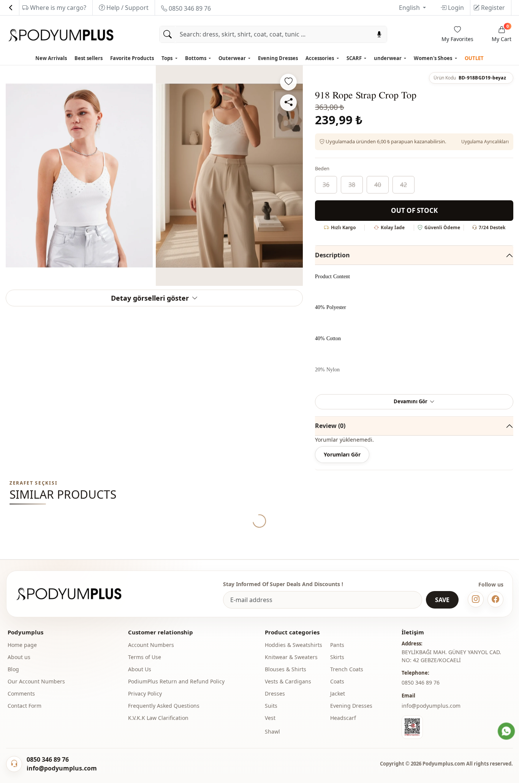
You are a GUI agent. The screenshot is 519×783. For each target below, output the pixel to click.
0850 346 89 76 (189, 8)
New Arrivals (51, 58)
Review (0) (330, 426)
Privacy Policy (145, 693)
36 (326, 185)
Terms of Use (144, 657)
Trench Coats (346, 669)
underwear (388, 58)
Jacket (337, 693)
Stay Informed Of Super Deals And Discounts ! (283, 584)
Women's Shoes (433, 58)
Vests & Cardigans (288, 681)
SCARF (355, 58)
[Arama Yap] (168, 34)
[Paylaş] (288, 102)
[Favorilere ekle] (288, 82)
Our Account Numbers (36, 681)
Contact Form (24, 705)
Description (332, 255)
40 (377, 185)
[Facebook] (495, 599)
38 (351, 185)
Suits (271, 705)
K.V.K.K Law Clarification (158, 717)
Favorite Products (132, 58)
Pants (337, 644)
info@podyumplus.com (431, 705)
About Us (139, 669)
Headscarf (343, 717)
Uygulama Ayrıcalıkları (485, 141)
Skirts (337, 657)
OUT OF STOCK (414, 210)
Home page (22, 644)
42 (403, 185)
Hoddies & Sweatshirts (293, 644)
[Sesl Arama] (379, 34)
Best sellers (88, 58)
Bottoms (196, 58)
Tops (167, 58)
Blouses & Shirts (285, 669)
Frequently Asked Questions (163, 705)
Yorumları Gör (342, 454)
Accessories (320, 58)
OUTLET (474, 58)
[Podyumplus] (76, 594)
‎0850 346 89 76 (421, 682)
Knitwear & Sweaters (291, 657)
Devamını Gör (410, 401)
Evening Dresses (278, 58)
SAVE (442, 600)
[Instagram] (476, 599)
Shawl (272, 731)
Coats (337, 681)
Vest (270, 717)
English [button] (410, 7)
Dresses (275, 693)
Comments (21, 693)
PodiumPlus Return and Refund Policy (176, 681)
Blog (13, 669)
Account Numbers (151, 644)
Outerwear (232, 58)
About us (19, 657)
